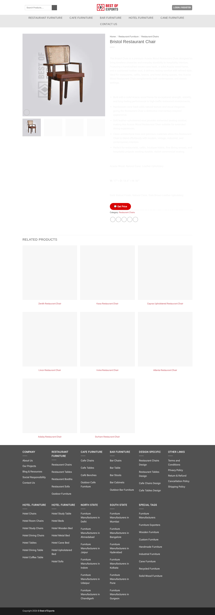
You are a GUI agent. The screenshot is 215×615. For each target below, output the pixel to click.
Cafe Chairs (87, 460)
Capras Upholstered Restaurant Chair (165, 303)
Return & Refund (177, 475)
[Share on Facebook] (112, 219)
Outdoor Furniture (61, 493)
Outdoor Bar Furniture (122, 489)
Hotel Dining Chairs (33, 535)
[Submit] (54, 7)
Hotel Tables (30, 542)
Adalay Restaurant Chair (50, 436)
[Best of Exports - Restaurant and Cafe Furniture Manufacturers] (107, 7)
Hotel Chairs (29, 513)
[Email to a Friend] (124, 219)
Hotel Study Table (61, 513)
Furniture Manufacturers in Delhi (90, 517)
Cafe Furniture (81, 18)
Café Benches (88, 475)
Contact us (108, 24)
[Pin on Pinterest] (129, 219)
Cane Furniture (172, 18)
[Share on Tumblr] (135, 219)
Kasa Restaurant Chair (107, 303)
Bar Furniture (111, 18)
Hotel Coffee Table (33, 557)
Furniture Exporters (149, 524)
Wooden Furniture (149, 532)
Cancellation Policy (178, 481)
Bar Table (115, 467)
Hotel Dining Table (33, 550)
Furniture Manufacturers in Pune (119, 578)
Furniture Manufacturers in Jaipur (90, 548)
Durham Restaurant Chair (107, 436)
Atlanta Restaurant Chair (165, 370)
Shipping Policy (176, 486)
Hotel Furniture (141, 18)
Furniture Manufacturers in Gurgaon (119, 594)
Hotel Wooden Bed (62, 528)
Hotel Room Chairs (33, 520)
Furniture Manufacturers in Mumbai (119, 517)
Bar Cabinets (117, 482)
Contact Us (29, 482)
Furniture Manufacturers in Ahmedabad (90, 532)
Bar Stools (115, 475)
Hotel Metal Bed (61, 535)
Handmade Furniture (150, 546)
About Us (28, 460)
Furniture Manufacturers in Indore (90, 563)
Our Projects (29, 466)
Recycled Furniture (149, 568)
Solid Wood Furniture (150, 575)
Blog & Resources (32, 471)
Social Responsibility (34, 477)
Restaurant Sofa (61, 486)
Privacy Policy (175, 470)
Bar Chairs (116, 460)
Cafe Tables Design (150, 490)
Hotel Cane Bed (60, 542)
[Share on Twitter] (118, 219)
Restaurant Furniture (45, 18)
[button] (182, 7)
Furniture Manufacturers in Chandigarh (90, 594)
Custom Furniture (148, 539)
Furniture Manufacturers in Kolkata (119, 563)
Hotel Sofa (57, 561)
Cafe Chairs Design (150, 483)
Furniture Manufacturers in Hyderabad (119, 548)
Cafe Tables (87, 467)
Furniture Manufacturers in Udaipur (90, 578)
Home (113, 36)
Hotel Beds (58, 520)
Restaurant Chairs (150, 36)
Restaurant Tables (62, 471)
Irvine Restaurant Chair (107, 370)
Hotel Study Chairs (33, 528)
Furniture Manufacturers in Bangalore (119, 532)
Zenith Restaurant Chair (49, 303)
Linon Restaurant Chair (50, 370)
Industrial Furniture (149, 554)
